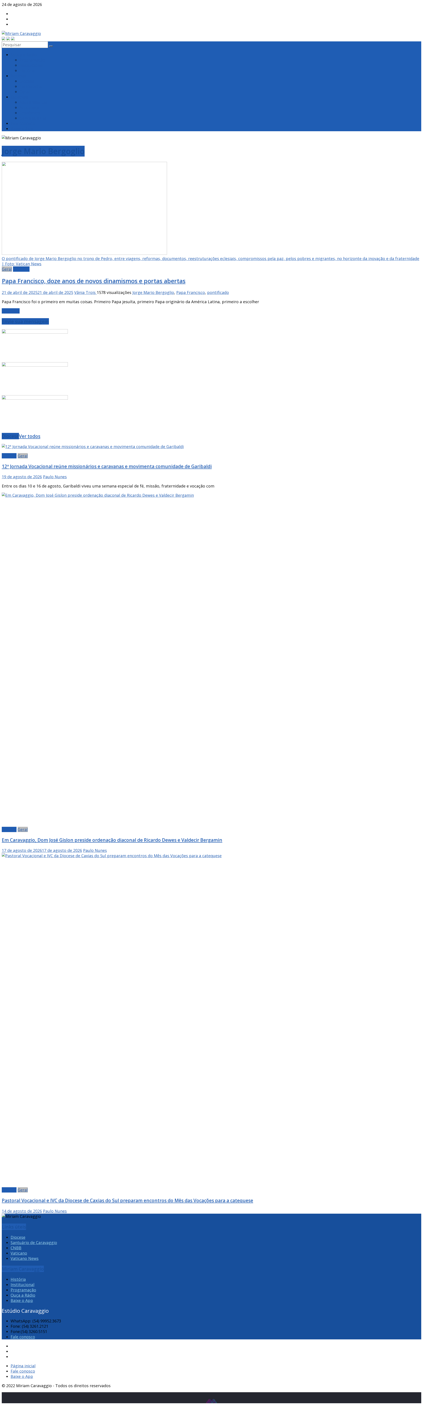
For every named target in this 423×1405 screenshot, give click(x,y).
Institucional (31, 65)
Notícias (18, 75)
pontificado (218, 292)
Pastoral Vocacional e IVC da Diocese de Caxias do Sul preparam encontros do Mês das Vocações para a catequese (127, 1200)
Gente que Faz (32, 118)
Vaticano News (25, 1258)
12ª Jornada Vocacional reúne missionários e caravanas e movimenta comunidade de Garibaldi (107, 466)
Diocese (26, 81)
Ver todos (29, 436)
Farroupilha (30, 86)
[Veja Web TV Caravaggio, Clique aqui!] (13, 38)
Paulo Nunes (55, 476)
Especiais (19, 97)
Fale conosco (23, 123)
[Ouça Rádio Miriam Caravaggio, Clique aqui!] (3, 38)
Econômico (29, 112)
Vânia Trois (85, 292)
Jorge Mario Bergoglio (153, 292)
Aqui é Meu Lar (33, 102)
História (27, 70)
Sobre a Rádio (24, 54)
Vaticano (21, 269)
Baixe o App (22, 128)
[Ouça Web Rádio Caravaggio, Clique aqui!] (8, 38)
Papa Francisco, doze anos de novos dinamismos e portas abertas (94, 281)
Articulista (29, 107)
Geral (24, 91)
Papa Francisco (190, 292)
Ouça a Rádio (23, 1295)
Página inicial (23, 1365)
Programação (32, 60)
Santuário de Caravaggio (34, 1242)
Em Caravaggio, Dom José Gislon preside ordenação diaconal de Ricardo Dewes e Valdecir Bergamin (112, 840)
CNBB (16, 1247)
